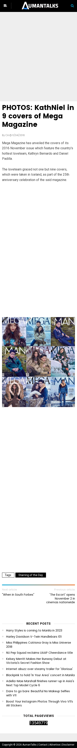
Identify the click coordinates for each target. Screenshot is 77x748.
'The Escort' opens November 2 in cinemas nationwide (60, 598)
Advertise (55, 744)
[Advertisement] (38, 57)
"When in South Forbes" (18, 594)
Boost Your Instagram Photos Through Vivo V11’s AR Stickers (39, 704)
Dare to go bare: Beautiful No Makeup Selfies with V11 (38, 693)
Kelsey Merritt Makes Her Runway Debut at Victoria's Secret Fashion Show (36, 661)
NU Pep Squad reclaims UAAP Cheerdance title (39, 653)
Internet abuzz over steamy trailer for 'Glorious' (39, 669)
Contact (43, 744)
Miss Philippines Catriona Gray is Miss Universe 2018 (38, 645)
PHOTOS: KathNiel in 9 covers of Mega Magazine (38, 116)
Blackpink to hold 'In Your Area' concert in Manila (40, 675)
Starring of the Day (30, 575)
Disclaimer (68, 744)
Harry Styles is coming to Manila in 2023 (34, 630)
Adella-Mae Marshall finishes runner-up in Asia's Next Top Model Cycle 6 (40, 683)
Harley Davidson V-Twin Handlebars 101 (34, 637)
